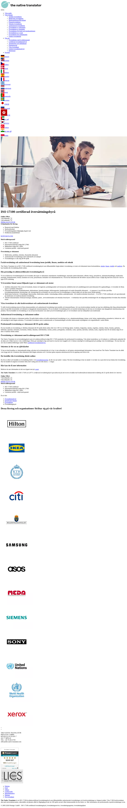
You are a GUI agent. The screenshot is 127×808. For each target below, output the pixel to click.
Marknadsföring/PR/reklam (17, 20)
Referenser (12, 51)
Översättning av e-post (16, 33)
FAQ (6, 788)
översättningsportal (42, 360)
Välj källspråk (5, 218)
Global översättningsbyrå (16, 49)
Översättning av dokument (17, 27)
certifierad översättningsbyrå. (37, 343)
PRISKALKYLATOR (8, 222)
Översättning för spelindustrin (18, 34)
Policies (7, 786)
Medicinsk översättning (16, 18)
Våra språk (8, 13)
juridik (112, 266)
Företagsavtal (13, 45)
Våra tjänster (9, 15)
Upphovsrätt (9, 791)
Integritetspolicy (10, 793)
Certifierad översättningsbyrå (18, 42)
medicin (119, 266)
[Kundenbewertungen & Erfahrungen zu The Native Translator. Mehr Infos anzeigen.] (10, 768)
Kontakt (7, 52)
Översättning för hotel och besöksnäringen (22, 31)
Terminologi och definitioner (18, 43)
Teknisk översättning (15, 24)
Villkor (7, 790)
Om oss (7, 38)
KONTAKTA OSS (7, 236)
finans (107, 266)
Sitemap (7, 795)
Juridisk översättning (15, 17)
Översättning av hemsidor (17, 29)
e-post (37, 369)
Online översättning (15, 36)
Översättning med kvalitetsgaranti (19, 40)
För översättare (9, 797)
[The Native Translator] (21, 8)
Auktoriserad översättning (17, 26)
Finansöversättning (15, 22)
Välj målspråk (5, 220)
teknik (103, 266)
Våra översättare (14, 47)
